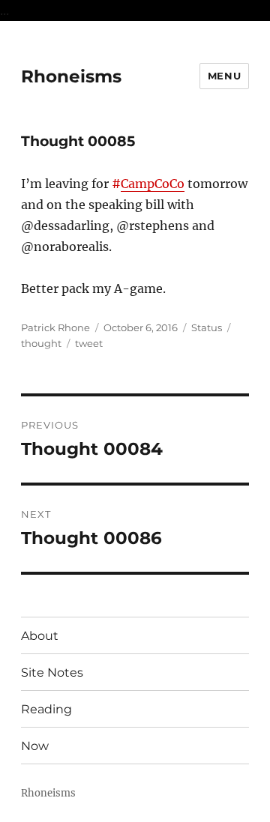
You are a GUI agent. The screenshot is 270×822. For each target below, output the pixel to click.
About (39, 636)
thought (41, 343)
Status (206, 327)
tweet (89, 343)
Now (35, 746)
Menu (224, 76)
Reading (46, 709)
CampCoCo (152, 183)
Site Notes (52, 672)
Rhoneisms (71, 76)
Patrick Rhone (55, 327)
